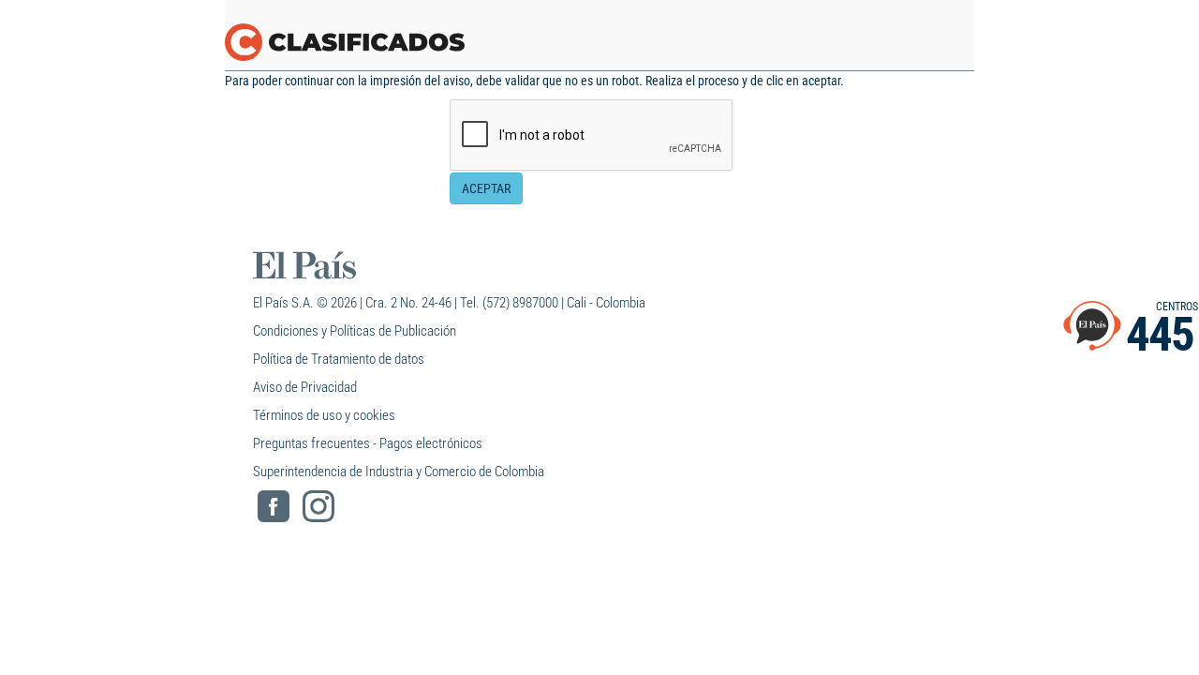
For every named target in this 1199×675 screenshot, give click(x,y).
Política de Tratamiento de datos (338, 359)
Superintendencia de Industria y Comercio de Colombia (398, 471)
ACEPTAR (486, 188)
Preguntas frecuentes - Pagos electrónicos (367, 443)
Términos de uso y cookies (324, 415)
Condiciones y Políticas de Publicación (354, 330)
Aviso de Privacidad (305, 387)
